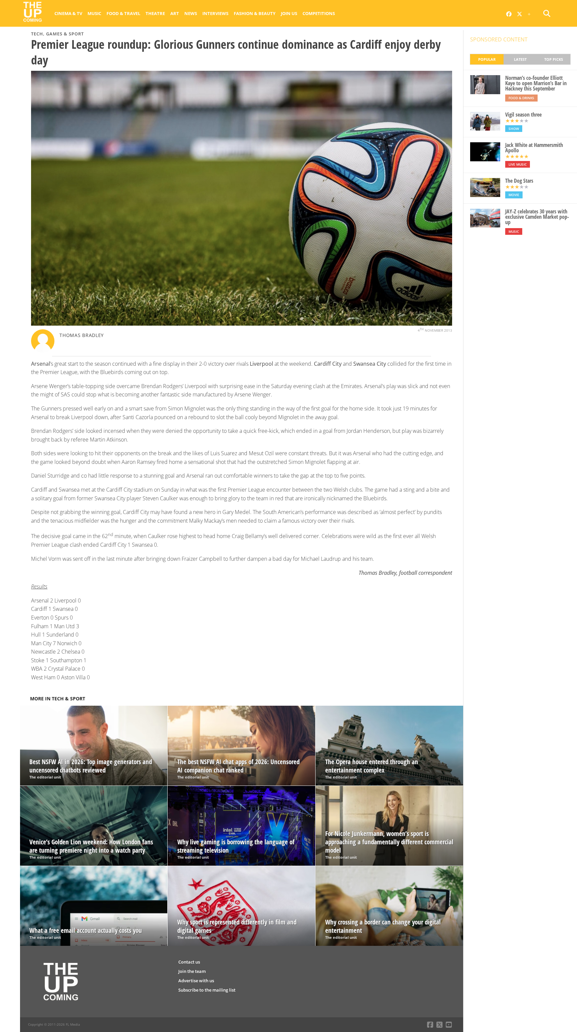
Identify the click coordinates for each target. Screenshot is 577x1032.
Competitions (319, 13)
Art (174, 13)
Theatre (155, 13)
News (190, 13)
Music (94, 13)
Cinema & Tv (68, 13)
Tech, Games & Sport (57, 34)
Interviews (215, 13)
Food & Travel (123, 13)
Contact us (189, 962)
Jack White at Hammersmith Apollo (534, 147)
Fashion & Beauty (254, 13)
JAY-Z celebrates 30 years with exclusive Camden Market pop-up (537, 217)
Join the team (192, 971)
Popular (487, 59)
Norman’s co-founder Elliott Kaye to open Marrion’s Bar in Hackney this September (536, 83)
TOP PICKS (553, 59)
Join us (289, 13)
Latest (520, 59)
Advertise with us (196, 981)
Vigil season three (523, 114)
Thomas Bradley (81, 335)
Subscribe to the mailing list (206, 990)
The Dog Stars (519, 180)
